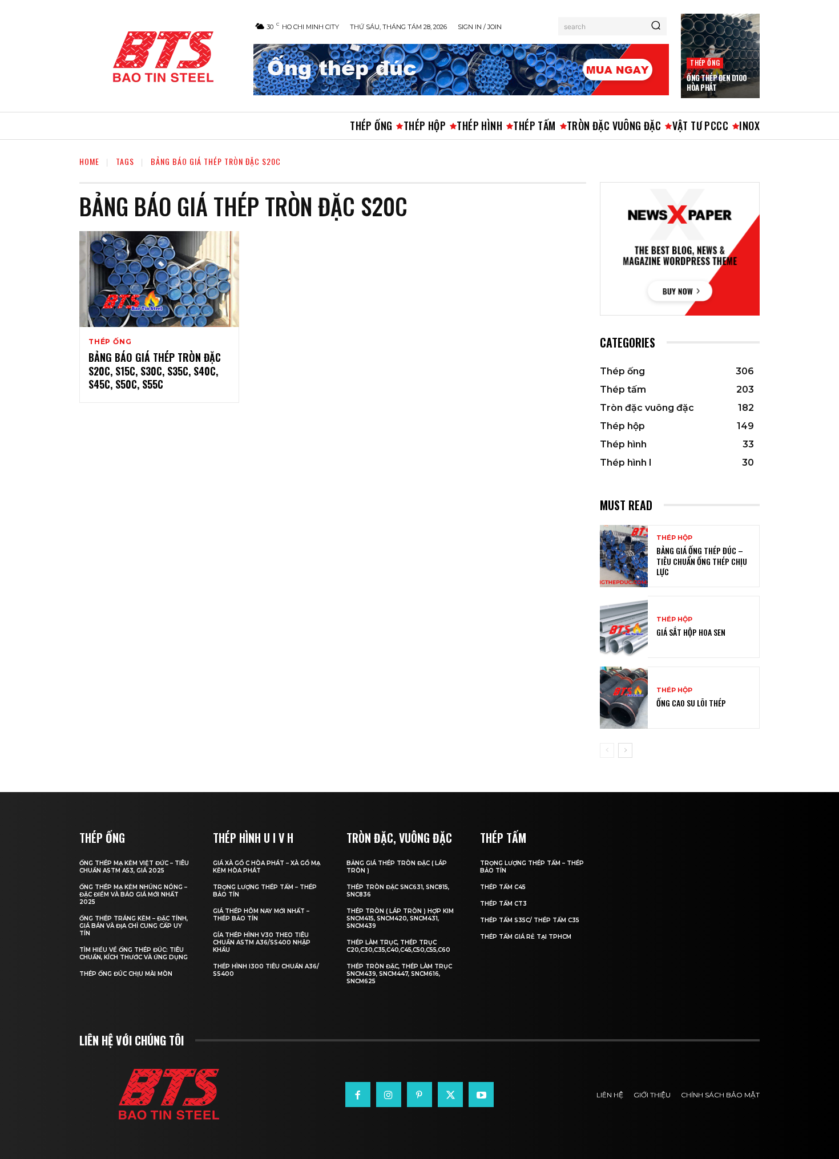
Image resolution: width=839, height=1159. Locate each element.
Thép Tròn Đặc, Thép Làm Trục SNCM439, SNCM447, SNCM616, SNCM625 (399, 974)
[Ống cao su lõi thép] (624, 698)
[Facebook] (357, 1094)
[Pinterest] (419, 1094)
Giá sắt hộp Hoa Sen (690, 632)
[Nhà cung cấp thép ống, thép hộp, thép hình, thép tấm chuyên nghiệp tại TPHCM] (160, 57)
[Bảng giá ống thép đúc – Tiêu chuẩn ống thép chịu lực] (624, 556)
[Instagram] (388, 1094)
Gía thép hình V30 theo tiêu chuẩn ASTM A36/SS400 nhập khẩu (261, 942)
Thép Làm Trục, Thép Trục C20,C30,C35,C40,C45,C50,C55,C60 (398, 946)
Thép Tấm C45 (503, 887)
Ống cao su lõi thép (691, 703)
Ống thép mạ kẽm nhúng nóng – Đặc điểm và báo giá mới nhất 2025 (133, 894)
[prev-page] (607, 750)
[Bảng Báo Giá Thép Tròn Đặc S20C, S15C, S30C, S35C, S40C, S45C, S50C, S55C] (159, 279)
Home (89, 161)
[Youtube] (481, 1094)
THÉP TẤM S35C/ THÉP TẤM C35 (529, 920)
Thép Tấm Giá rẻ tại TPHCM (525, 936)
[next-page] (625, 750)
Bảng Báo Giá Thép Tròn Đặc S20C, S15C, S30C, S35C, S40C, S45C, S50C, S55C (154, 370)
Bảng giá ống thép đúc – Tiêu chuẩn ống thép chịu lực (701, 560)
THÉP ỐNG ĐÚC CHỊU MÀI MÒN (125, 974)
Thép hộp (674, 538)
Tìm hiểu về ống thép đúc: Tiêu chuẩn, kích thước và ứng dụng (133, 953)
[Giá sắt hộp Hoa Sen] (624, 627)
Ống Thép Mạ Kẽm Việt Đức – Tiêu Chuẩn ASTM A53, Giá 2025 (134, 866)
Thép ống (705, 62)
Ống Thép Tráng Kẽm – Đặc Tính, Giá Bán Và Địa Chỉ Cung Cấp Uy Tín (133, 926)
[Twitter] (450, 1094)
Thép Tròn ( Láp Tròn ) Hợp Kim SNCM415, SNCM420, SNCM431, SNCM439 (400, 918)
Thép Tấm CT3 (503, 903)
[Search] (656, 26)
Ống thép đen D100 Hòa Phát (717, 82)
